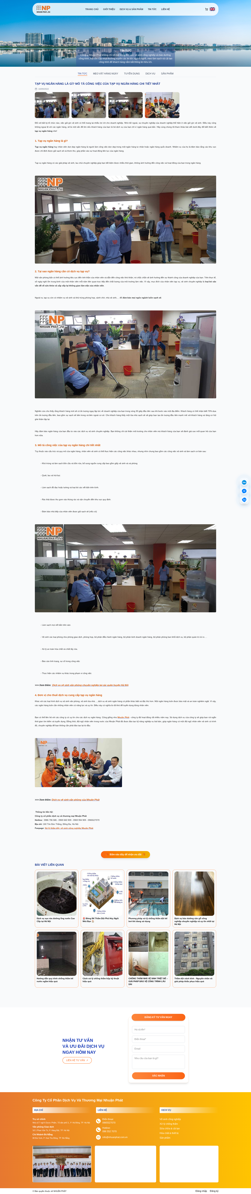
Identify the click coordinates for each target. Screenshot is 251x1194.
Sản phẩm (167, 73)
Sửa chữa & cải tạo (170, 1128)
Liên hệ (165, 9)
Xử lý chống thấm (169, 1124)
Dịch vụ (150, 73)
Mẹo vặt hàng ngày (105, 73)
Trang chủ (91, 9)
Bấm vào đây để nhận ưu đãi (125, 854)
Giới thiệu (109, 9)
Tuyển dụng (132, 73)
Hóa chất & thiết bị (169, 1133)
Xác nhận (158, 1075)
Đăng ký (214, 1191)
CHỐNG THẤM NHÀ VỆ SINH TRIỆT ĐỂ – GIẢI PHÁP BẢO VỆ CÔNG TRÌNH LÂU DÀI (148, 981)
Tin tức (152, 9)
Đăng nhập (201, 1191)
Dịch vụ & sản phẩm (131, 9)
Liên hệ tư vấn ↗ (77, 1060)
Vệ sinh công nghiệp (170, 1119)
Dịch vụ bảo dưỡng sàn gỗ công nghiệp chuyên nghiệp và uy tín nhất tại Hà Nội (194, 921)
